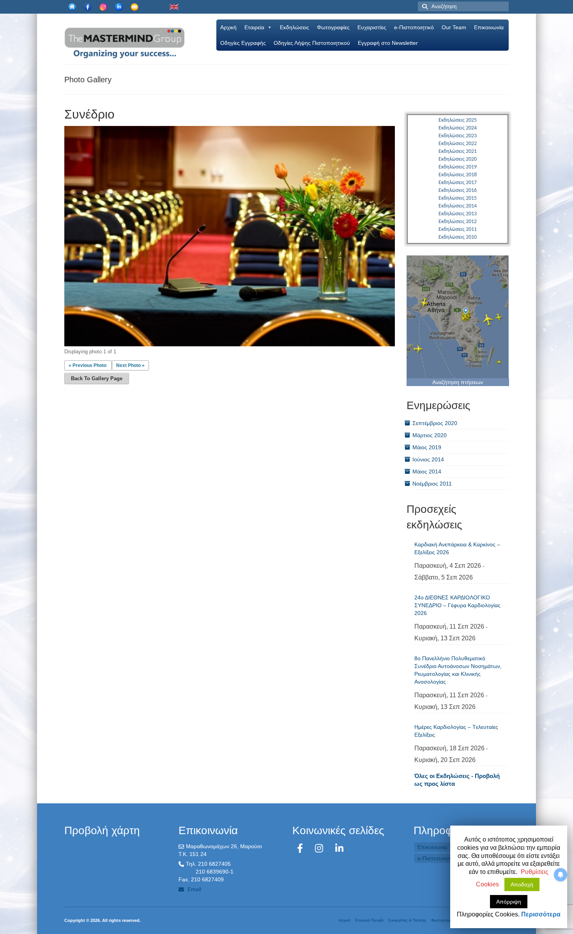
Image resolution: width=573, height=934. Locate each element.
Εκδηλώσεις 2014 (458, 206)
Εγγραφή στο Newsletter (388, 43)
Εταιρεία (254, 27)
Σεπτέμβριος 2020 (434, 423)
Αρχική (228, 27)
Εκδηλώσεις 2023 (458, 136)
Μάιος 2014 (426, 471)
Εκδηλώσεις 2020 (458, 159)
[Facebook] (301, 848)
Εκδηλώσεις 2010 (458, 237)
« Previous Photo (87, 365)
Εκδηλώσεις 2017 (458, 183)
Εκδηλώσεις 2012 (458, 222)
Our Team (454, 27)
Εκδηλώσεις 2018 (458, 175)
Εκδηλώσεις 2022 (458, 144)
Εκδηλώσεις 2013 (458, 214)
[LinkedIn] (339, 848)
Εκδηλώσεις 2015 (458, 198)
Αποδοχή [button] (522, 884)
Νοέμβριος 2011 (432, 483)
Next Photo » (130, 365)
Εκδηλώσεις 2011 (458, 229)
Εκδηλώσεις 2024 (458, 128)
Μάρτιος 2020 (429, 435)
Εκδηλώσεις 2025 (458, 120)
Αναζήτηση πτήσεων (457, 382)
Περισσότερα (541, 914)
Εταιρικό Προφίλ (369, 920)
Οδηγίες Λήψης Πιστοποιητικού (312, 43)
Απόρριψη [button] (508, 902)
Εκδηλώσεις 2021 (458, 151)
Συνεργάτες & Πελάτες (407, 920)
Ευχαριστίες (371, 27)
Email (193, 889)
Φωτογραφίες (333, 27)
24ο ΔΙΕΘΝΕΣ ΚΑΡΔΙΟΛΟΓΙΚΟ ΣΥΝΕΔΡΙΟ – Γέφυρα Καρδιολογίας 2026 (457, 605)
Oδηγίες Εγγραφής (243, 43)
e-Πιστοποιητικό (414, 27)
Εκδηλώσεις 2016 (458, 190)
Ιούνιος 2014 (428, 459)
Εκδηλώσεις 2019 (458, 167)
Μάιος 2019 (426, 447)
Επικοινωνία (489, 27)
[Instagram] (320, 848)
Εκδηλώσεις (294, 27)
